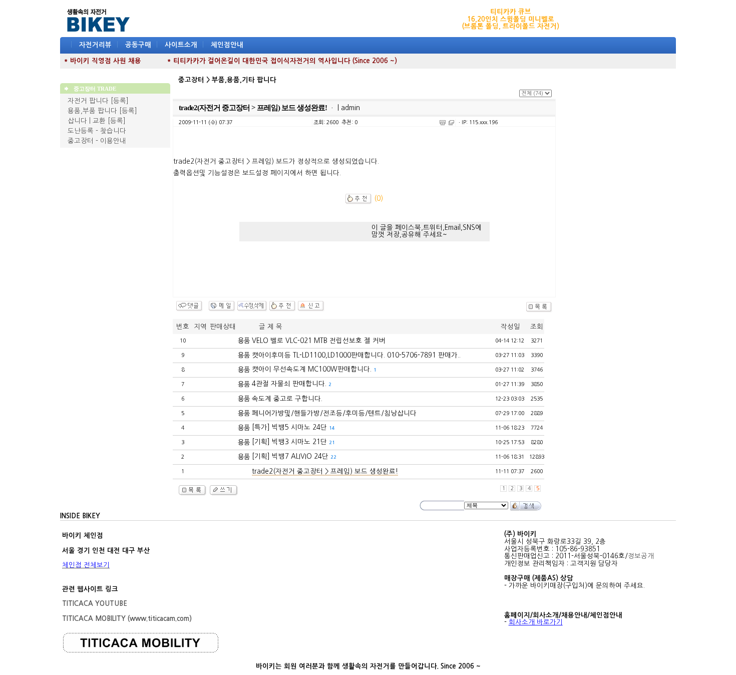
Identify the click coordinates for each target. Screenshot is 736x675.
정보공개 (641, 556)
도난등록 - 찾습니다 (97, 131)
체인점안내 (227, 45)
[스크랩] (451, 122)
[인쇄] (443, 122)
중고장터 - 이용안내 (97, 141)
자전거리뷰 (95, 45)
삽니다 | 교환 (87, 121)
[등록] (120, 101)
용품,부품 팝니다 (92, 111)
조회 (536, 326)
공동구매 (138, 45)
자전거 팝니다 (88, 101)
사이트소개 (181, 45)
